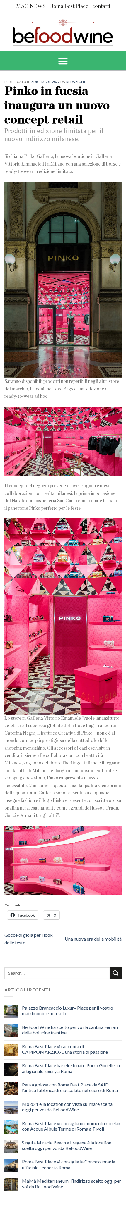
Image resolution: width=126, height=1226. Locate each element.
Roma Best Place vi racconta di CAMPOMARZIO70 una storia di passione (65, 1049)
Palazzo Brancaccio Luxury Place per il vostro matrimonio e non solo (67, 1010)
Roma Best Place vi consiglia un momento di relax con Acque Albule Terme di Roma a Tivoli (71, 1126)
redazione (76, 82)
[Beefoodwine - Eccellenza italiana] (63, 30)
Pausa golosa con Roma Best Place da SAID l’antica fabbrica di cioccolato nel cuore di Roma (70, 1087)
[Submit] (116, 973)
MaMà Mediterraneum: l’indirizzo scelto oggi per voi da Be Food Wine (71, 1183)
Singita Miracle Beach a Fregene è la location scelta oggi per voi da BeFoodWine (66, 1145)
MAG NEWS (31, 6)
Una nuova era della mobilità (93, 938)
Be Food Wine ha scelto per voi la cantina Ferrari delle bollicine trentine (70, 1029)
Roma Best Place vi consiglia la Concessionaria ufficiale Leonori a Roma (68, 1164)
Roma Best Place (69, 6)
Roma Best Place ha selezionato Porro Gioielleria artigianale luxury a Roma (71, 1068)
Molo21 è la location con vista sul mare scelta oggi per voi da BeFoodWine (67, 1106)
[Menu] (63, 61)
